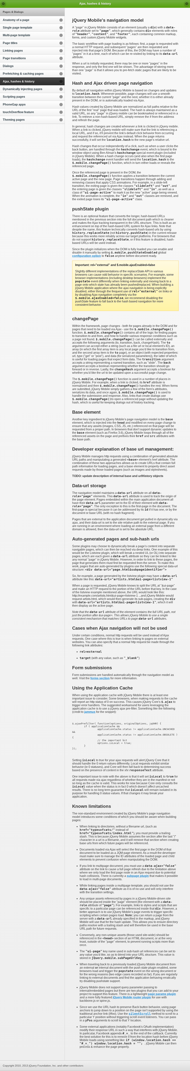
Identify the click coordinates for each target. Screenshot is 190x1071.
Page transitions (14, 58)
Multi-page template (16, 35)
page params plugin (162, 994)
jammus (89, 711)
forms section (100, 678)
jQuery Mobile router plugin (132, 997)
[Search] (186, 3)
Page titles (10, 43)
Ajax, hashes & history (19, 81)
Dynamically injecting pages (22, 89)
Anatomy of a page (16, 20)
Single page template (17, 27)
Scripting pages (14, 96)
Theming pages (14, 119)
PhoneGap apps (14, 104)
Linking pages (13, 50)
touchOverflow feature (18, 112)
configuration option (86, 255)
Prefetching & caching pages (23, 73)
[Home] (3, 3)
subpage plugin (138, 875)
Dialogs (8, 66)
